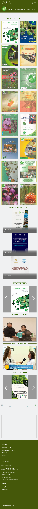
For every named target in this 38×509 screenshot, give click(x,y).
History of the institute (7, 472)
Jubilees (3, 455)
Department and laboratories (9, 480)
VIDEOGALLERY (20, 343)
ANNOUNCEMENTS (18, 207)
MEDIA (4, 484)
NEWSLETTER (13, 19)
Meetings (4, 453)
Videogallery (4, 489)
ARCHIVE (5, 462)
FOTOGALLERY (19, 315)
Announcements (6, 465)
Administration (5, 474)
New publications (6, 458)
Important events (6, 448)
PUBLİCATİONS (20, 372)
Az (3, 2)
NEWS (4, 444)
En (6, 2)
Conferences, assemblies (8, 450)
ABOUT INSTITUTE (9, 469)
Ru (9, 2)
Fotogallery (4, 487)
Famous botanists (6, 477)
